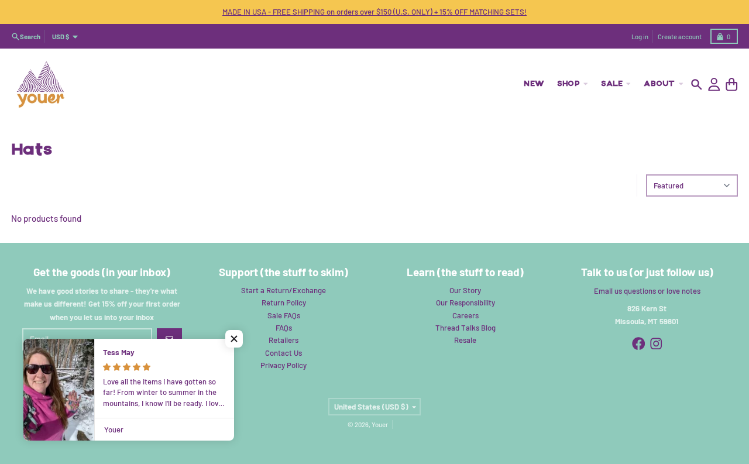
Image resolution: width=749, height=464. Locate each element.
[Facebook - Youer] (638, 343)
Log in (639, 36)
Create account (680, 36)
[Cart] (731, 84)
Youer (380, 424)
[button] (234, 339)
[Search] (696, 84)
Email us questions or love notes (647, 290)
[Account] (714, 84)
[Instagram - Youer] (656, 343)
